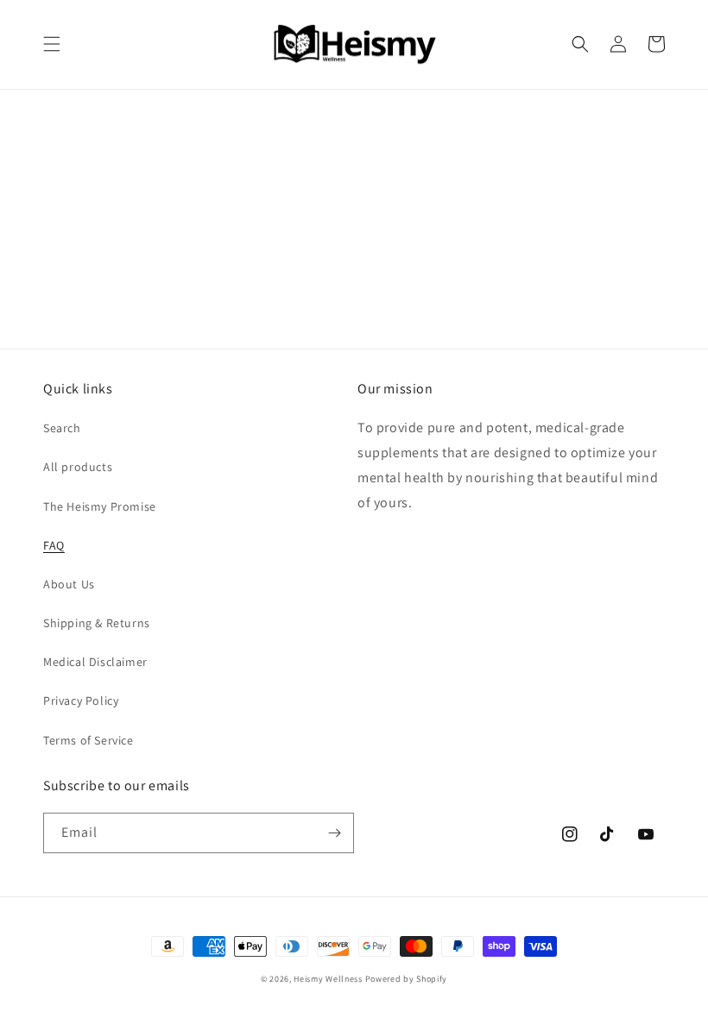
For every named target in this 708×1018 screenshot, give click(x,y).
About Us (69, 584)
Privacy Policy (80, 700)
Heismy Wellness (328, 978)
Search (62, 428)
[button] (52, 44)
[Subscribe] (334, 833)
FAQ (54, 545)
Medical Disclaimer (95, 661)
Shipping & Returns (96, 623)
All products (77, 466)
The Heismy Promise (99, 506)
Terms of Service (88, 740)
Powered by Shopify (406, 978)
